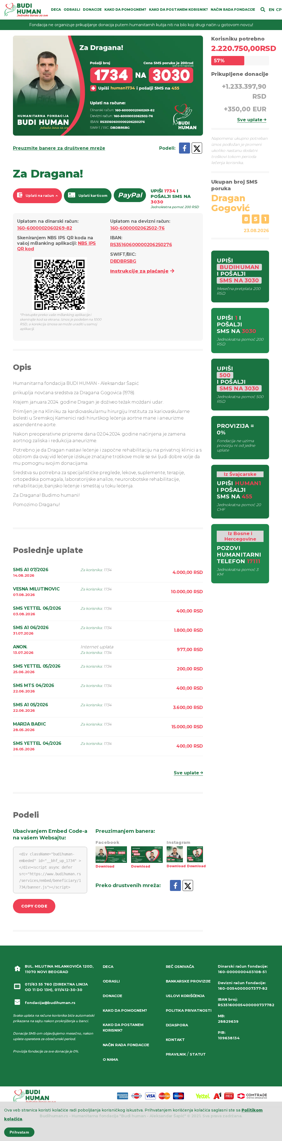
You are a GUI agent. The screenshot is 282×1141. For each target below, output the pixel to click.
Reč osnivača (180, 966)
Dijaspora (177, 1025)
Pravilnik (176, 1054)
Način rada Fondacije (126, 1045)
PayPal (130, 195)
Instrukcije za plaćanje (139, 271)
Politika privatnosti (189, 1010)
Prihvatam (19, 1132)
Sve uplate (186, 772)
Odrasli (111, 981)
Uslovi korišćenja (185, 996)
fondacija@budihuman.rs (50, 1002)
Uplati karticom (92, 196)
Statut (197, 1054)
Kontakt (175, 1039)
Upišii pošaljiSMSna (175, 198)
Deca (108, 966)
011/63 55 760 (38, 984)
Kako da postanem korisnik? (123, 1027)
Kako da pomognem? (125, 1010)
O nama (110, 1059)
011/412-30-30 (68, 989)
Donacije (112, 996)
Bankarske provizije (188, 981)
